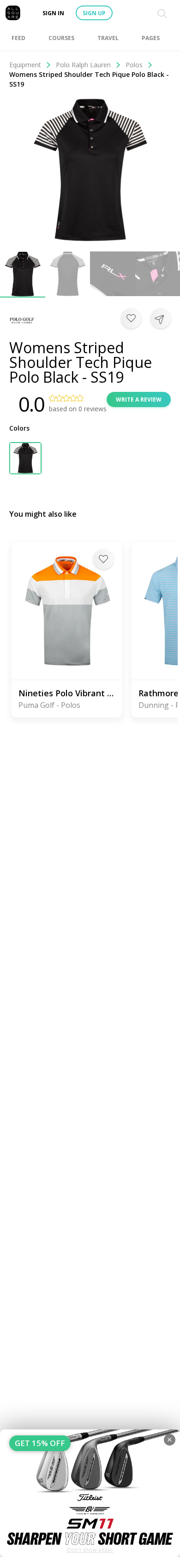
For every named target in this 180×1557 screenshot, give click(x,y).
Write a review (139, 399)
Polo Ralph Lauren (83, 64)
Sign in (53, 13)
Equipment (25, 64)
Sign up (94, 13)
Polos (134, 64)
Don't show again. (90, 1550)
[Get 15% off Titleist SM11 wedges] (90, 1493)
